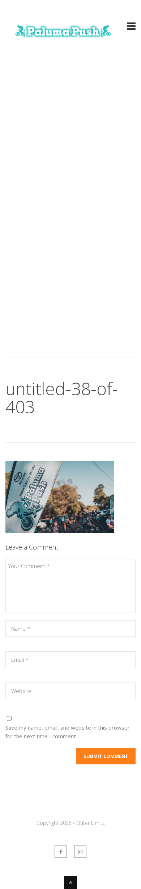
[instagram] (80, 852)
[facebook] (61, 852)
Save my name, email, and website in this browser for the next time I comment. (67, 732)
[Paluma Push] (63, 41)
